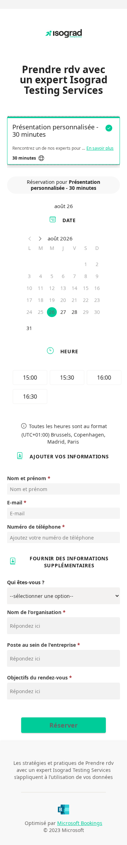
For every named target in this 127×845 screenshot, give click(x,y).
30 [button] (97, 312)
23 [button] (97, 300)
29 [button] (86, 312)
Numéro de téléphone (34, 526)
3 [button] (29, 276)
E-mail (14, 502)
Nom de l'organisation (34, 612)
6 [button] (63, 276)
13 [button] (63, 288)
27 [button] (63, 312)
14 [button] (74, 288)
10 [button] (29, 288)
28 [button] (74, 312)
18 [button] (40, 300)
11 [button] (40, 288)
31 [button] (29, 328)
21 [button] (74, 300)
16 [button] (97, 288)
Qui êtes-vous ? (25, 582)
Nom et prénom (26, 478)
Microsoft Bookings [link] (79, 823)
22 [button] (86, 300)
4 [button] (40, 276)
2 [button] (97, 264)
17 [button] (29, 300)
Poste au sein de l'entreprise (41, 644)
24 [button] (29, 312)
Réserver (63, 725)
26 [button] (52, 312)
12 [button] (52, 288)
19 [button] (52, 300)
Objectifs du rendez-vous (38, 677)
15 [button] (86, 288)
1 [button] (85, 264)
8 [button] (85, 276)
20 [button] (63, 300)
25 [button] (40, 312)
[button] (30, 238)
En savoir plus (100, 148)
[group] (65, 388)
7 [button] (74, 276)
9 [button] (97, 276)
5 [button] (51, 276)
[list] (63, 142)
